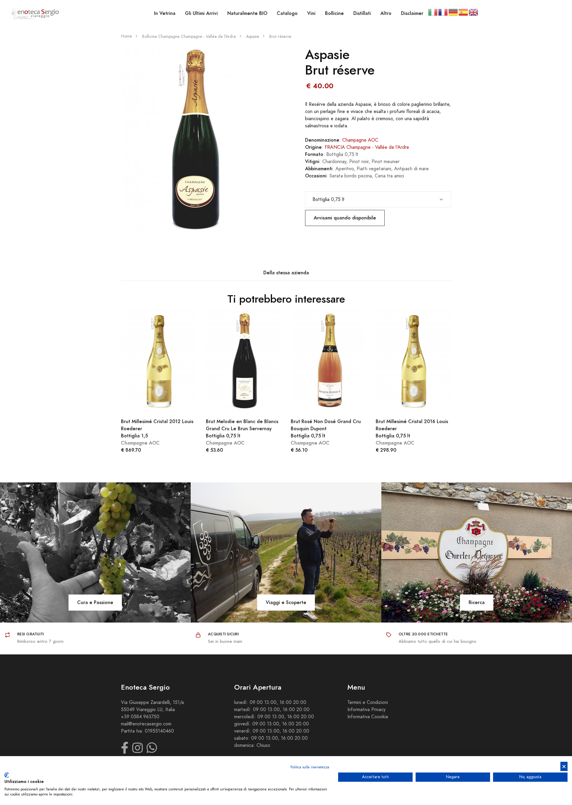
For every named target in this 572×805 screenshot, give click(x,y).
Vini (311, 13)
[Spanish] (463, 12)
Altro (385, 13)
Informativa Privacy (366, 709)
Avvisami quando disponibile (345, 217)
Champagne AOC (360, 140)
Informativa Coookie (367, 716)
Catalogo (287, 13)
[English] (474, 12)
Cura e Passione (95, 602)
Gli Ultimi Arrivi (201, 13)
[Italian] (433, 12)
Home (126, 36)
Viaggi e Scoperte (286, 602)
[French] (443, 12)
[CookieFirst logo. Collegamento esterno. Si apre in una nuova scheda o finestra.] (6, 775)
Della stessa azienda (286, 272)
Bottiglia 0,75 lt (242, 428)
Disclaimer (412, 13)
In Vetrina (164, 13)
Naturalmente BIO (247, 13)
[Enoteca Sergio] (35, 13)
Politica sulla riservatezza (309, 767)
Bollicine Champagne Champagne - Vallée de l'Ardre (189, 36)
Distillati (362, 13)
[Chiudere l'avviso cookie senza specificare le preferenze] (564, 766)
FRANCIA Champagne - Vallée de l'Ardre (367, 147)
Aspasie (252, 36)
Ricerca (477, 602)
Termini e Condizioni (367, 702)
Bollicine (334, 13)
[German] (453, 12)
